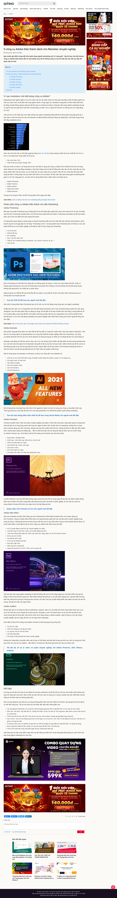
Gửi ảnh (8, 832)
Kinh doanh (89, 8)
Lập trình (15, 8)
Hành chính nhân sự (35, 8)
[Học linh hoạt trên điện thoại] (101, 25)
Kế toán (66, 8)
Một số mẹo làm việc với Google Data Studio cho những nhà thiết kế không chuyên (40, 324)
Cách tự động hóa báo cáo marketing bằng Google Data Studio (33, 200)
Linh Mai (19, 52)
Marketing (81, 8)
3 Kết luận (9, 90)
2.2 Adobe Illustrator (15, 79)
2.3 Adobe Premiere (15, 82)
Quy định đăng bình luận (19, 832)
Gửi (81, 832)
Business (73, 8)
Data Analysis (24, 8)
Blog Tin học (7, 8)
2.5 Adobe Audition (15, 87)
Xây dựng (59, 8)
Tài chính (52, 8)
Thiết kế (45, 8)
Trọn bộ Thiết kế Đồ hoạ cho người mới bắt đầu (26, 300)
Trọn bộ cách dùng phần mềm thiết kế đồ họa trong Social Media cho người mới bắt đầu (43, 415)
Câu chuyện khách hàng (101, 8)
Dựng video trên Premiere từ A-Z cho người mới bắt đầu (30, 509)
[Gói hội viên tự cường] (101, 64)
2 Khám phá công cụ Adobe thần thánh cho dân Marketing (23, 74)
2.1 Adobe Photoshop (15, 77)
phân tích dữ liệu (43, 153)
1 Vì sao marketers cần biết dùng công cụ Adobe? (21, 71)
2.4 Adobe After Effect (15, 84)
